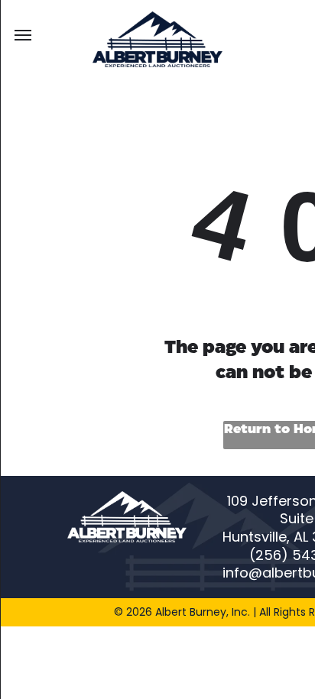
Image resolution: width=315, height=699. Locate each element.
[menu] (23, 35)
